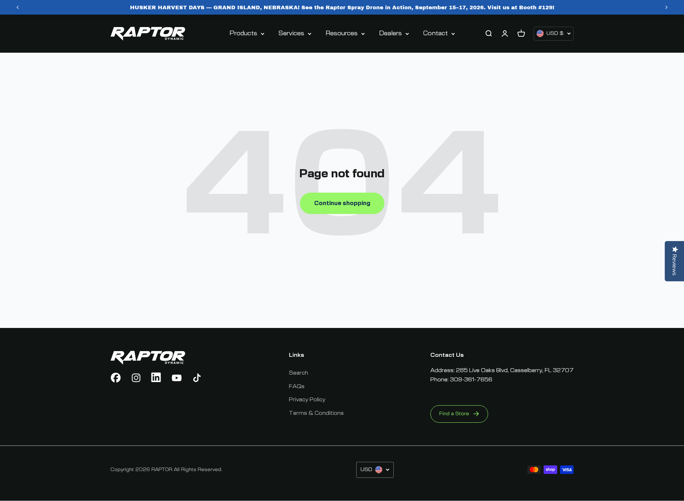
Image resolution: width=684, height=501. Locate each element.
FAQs (297, 386)
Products (243, 33)
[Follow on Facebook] (115, 377)
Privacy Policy (307, 399)
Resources (342, 33)
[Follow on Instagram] (136, 377)
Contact (435, 33)
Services (291, 33)
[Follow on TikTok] (197, 377)
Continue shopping (342, 203)
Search (298, 373)
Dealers (390, 33)
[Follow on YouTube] (176, 377)
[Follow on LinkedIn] (156, 377)
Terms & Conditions (316, 413)
